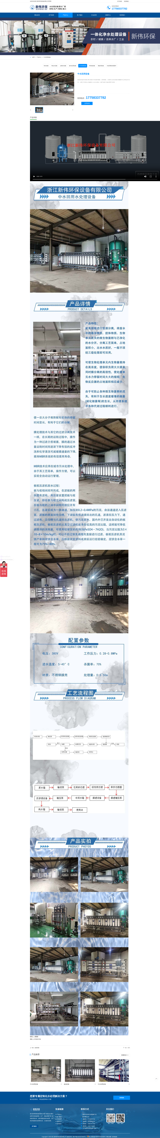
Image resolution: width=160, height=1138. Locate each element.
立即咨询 (87, 103)
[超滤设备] (80, 1070)
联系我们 (126, 1)
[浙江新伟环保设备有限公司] (50, 7)
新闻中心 (108, 15)
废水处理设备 (72, 65)
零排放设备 (92, 65)
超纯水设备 (63, 65)
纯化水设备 (54, 65)
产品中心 (65, 15)
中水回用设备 (47, 57)
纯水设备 (46, 65)
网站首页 (37, 15)
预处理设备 (101, 65)
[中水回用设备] (46, 1070)
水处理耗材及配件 (111, 65)
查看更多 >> (124, 1055)
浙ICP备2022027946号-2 (79, 1136)
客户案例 (79, 15)
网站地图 (108, 1136)
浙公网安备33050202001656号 (97, 1136)
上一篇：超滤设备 (34, 1047)
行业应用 (94, 15)
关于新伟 (119, 1)
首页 (33, 57)
